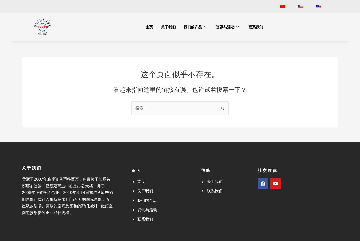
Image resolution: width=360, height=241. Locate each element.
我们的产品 (193, 27)
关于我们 (168, 27)
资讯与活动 (225, 27)
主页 (149, 27)
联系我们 (256, 27)
